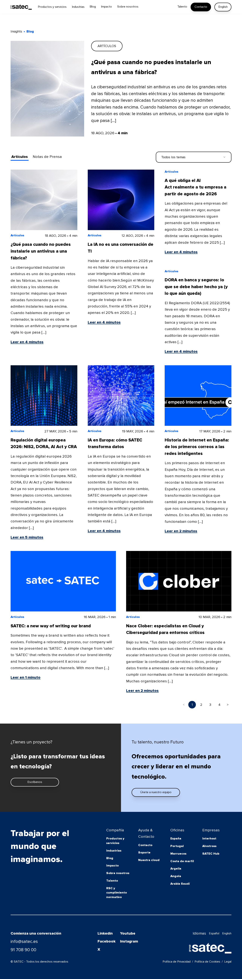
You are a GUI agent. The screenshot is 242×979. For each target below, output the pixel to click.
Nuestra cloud (149, 860)
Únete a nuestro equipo (155, 792)
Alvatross (209, 846)
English (223, 7)
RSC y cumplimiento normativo (116, 892)
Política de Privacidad (177, 961)
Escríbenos (34, 782)
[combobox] (193, 157)
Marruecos (178, 854)
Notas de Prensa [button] (47, 156)
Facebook (107, 941)
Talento (112, 881)
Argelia (175, 868)
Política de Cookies (207, 961)
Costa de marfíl (182, 861)
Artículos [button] (19, 156)
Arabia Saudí (180, 884)
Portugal (177, 846)
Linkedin (105, 933)
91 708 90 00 (23, 950)
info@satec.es (24, 941)
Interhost (209, 838)
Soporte (144, 852)
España (175, 838)
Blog (109, 858)
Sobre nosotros (117, 873)
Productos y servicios (115, 841)
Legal (227, 961)
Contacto (201, 7)
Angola (175, 876)
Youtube (127, 933)
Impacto (112, 865)
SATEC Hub (210, 854)
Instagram (129, 941)
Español (214, 933)
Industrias (113, 851)
